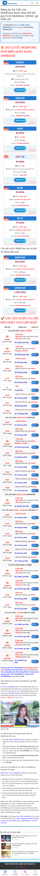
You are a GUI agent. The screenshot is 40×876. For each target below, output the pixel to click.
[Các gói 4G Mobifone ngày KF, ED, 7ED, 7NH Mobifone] (6, 846)
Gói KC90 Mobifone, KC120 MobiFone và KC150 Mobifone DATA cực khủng (25, 852)
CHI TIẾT (32, 92)
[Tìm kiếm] (32, 3)
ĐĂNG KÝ (19, 90)
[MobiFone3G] (10, 2)
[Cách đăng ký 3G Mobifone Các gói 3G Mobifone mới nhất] (6, 838)
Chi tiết (31, 181)
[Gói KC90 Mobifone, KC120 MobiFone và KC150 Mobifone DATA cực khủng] (6, 854)
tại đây (20, 38)
